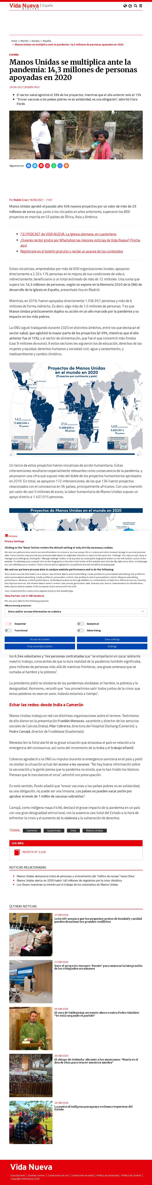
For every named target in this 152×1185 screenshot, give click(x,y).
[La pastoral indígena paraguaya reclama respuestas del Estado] (30, 1122)
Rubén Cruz (32, 87)
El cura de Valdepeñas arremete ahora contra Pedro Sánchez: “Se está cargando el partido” (96, 1014)
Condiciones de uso (58, 1175)
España (47, 41)
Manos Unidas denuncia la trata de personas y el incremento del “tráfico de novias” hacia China (75, 876)
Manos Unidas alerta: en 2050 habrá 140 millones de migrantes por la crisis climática (69, 880)
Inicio (14, 41)
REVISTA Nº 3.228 (33, 852)
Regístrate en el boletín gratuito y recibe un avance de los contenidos (71, 251)
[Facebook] (28, 165)
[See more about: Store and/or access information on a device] (142, 611)
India (73, 831)
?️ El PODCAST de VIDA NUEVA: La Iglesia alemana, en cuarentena (68, 234)
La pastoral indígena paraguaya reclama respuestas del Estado (93, 1108)
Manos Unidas (94, 831)
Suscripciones (17, 1175)
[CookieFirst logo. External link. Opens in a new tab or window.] (11, 536)
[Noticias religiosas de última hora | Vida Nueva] (24, 6)
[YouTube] (41, 165)
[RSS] (66, 165)
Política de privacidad (108, 1175)
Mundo (24, 41)
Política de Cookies (131, 1175)
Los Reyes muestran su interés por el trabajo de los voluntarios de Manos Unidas (67, 884)
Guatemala (54, 831)
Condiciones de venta (82, 1175)
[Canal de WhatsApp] (53, 165)
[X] (34, 165)
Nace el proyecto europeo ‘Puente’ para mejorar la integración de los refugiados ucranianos (98, 967)
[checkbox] (8, 624)
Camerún (32, 831)
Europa (35, 41)
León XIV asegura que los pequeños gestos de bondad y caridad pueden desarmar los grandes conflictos (98, 920)
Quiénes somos (36, 1175)
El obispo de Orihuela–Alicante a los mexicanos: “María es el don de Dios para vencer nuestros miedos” (96, 1061)
